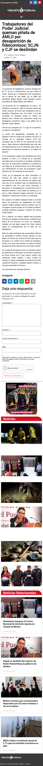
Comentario (7, 303)
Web (4, 347)
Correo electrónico (10, 338)
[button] (21, 17)
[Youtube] (39, 2)
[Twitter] (35, 2)
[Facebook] (31, 2)
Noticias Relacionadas (19, 593)
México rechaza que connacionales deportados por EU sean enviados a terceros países (20, 703)
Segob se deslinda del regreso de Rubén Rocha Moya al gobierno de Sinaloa (20, 664)
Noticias (9, 419)
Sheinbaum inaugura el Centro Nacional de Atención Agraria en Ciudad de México (19, 624)
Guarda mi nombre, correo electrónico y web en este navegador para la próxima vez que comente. (21, 359)
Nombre (6, 330)
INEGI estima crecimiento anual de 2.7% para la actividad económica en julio (21, 743)
